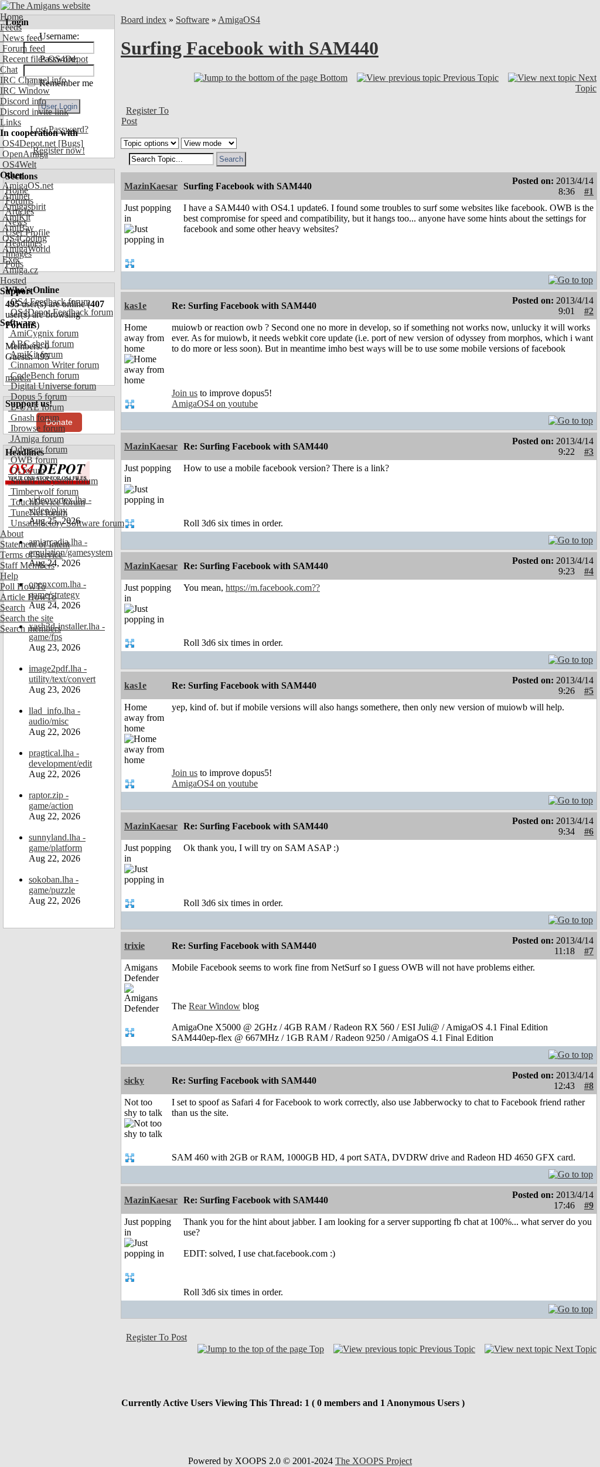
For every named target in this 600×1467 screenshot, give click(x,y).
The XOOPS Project (373, 1461)
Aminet (15, 196)
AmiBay (17, 228)
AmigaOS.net (26, 185)
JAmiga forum (36, 439)
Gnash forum (33, 418)
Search (12, 607)
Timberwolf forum (43, 491)
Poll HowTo (23, 586)
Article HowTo (28, 597)
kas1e (135, 306)
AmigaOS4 (239, 20)
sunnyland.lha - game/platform (57, 842)
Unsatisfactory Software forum (66, 523)
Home (11, 17)
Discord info (23, 101)
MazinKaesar (151, 186)
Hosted (13, 280)
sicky (134, 1080)
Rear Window (214, 1006)
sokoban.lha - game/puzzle (54, 884)
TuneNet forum (37, 513)
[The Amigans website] (45, 6)
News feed (21, 38)
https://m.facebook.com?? (273, 588)
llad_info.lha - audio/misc (54, 716)
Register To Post (156, 1337)
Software (192, 20)
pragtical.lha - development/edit (60, 758)
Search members (30, 629)
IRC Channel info (33, 80)
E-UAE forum (36, 407)
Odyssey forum (37, 449)
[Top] (570, 277)
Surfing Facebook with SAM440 (250, 48)
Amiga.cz (19, 270)
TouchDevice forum (46, 502)
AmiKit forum (35, 354)
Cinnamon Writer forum (53, 365)
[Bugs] (69, 143)
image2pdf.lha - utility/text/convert (62, 673)
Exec (10, 259)
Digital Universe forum (52, 386)
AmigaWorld (25, 249)
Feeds (11, 27)
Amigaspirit (23, 207)
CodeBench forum (43, 375)
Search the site (26, 618)
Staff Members (27, 565)
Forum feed (22, 48)
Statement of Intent (35, 544)
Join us (184, 393)
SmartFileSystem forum (53, 481)
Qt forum (26, 470)
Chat (9, 69)
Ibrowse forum (36, 428)
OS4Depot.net (28, 143)
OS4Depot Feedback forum (60, 312)
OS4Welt (18, 164)
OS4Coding (23, 238)
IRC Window (25, 91)
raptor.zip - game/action (51, 800)
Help (9, 576)
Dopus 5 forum (37, 396)
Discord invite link (34, 112)
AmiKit (15, 217)
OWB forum (32, 460)
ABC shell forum (41, 344)
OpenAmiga (24, 154)
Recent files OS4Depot (44, 59)
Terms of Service (31, 555)
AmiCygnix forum (43, 333)
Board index (143, 20)
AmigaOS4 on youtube (215, 404)
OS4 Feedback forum (49, 302)
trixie (134, 946)
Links (10, 122)
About (11, 534)
